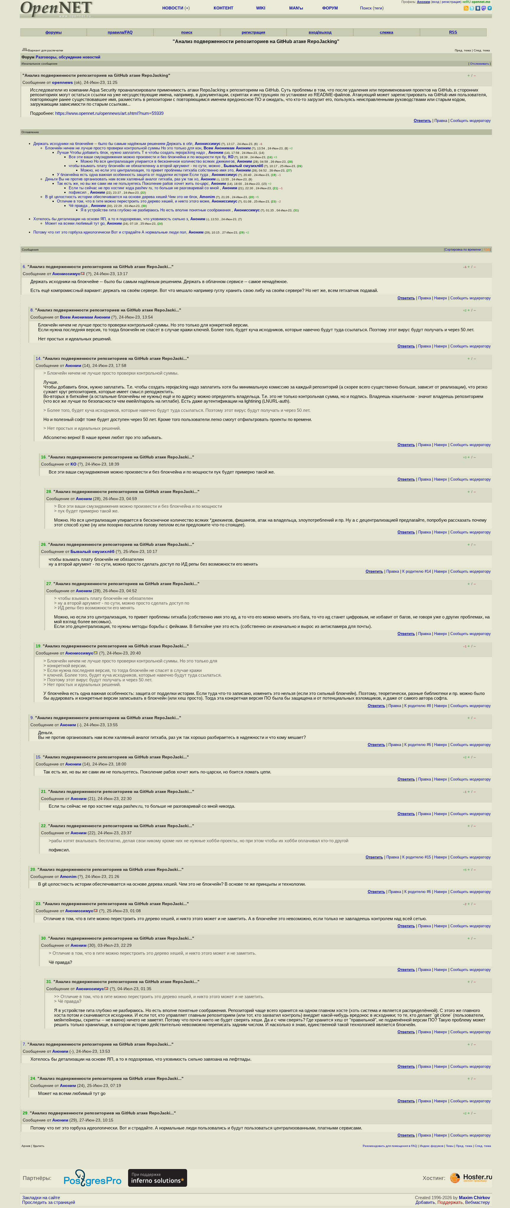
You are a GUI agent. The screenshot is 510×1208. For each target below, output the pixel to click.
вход (435, 2)
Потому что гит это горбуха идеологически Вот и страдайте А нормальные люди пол (109, 232)
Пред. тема (464, 1145)
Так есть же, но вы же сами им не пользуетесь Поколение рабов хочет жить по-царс (133, 183)
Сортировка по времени (463, 249)
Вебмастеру (477, 1202)
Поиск (366, 8)
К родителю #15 (416, 857)
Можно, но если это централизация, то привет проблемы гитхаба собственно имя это (157, 170)
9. (32, 718)
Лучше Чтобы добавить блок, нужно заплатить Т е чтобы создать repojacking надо (131, 152)
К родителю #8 (417, 705)
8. (32, 310)
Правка (440, 120)
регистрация (451, 2)
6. (25, 267)
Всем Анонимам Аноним (227, 148)
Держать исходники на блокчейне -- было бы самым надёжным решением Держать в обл (112, 143)
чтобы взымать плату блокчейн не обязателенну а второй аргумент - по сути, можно (145, 166)
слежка (386, 32)
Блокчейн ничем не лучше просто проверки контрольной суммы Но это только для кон (123, 148)
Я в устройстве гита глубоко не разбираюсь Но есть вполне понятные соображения (156, 210)
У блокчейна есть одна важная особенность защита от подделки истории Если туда (133, 174)
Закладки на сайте (41, 1197)
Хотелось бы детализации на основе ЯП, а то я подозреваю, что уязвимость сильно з (110, 219)
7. (25, 1044)
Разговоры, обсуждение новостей (68, 57)
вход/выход (320, 32)
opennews (62, 82)
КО (230, 157)
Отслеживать (479, 63)
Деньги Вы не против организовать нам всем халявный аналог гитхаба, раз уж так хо (121, 179)
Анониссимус (207, 143)
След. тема (483, 1145)
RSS (453, 32)
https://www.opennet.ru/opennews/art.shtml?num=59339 (109, 113)
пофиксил (78, 192)
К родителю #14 (416, 571)
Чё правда (79, 205)
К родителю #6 (417, 744)
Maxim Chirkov (474, 1197)
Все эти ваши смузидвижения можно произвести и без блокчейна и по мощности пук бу (147, 157)
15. (39, 757)
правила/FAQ (120, 32)
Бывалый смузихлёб (243, 166)
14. (39, 358)
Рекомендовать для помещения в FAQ (390, 1145)
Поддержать (450, 1202)
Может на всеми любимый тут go (74, 223)
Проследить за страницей (48, 1202)
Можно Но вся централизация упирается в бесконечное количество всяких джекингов (158, 161)
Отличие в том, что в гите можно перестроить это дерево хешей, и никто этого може (133, 201)
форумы (53, 32)
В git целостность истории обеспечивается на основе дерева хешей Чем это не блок (121, 197)
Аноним (215, 152)
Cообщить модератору (470, 120)
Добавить (425, 1202)
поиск (186, 32)
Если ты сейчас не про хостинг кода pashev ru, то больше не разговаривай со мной (144, 188)
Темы (449, 1145)
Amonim (207, 197)
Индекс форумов (431, 1145)
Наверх (440, 298)
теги (378, 8)
